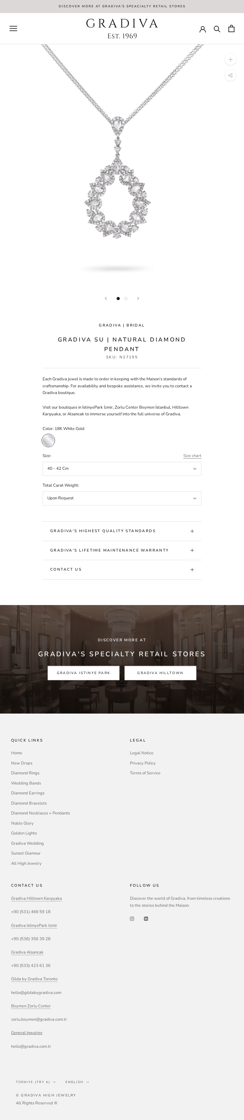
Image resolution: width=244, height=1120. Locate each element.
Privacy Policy (143, 763)
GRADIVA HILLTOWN (160, 673)
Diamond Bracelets (29, 803)
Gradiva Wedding (27, 843)
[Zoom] (230, 59)
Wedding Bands (26, 783)
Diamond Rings (25, 773)
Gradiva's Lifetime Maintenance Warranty (109, 550)
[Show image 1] (118, 298)
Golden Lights (24, 833)
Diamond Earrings (27, 793)
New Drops (21, 763)
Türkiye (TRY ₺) (33, 1082)
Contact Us (66, 569)
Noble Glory (22, 823)
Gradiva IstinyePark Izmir (34, 925)
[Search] (217, 28)
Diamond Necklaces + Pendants (40, 813)
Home (16, 753)
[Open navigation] (13, 28)
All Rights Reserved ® (37, 1103)
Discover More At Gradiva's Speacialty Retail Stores (122, 6)
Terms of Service (145, 773)
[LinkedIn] (146, 918)
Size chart (192, 456)
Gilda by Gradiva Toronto (34, 979)
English (74, 1082)
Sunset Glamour (26, 853)
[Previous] (106, 298)
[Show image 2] (125, 298)
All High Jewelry (26, 863)
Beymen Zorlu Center (31, 1006)
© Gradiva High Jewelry (46, 1095)
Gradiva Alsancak (27, 952)
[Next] (138, 298)
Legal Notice (141, 753)
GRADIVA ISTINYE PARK (83, 673)
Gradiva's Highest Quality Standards (103, 530)
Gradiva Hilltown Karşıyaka (36, 898)
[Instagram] (132, 918)
